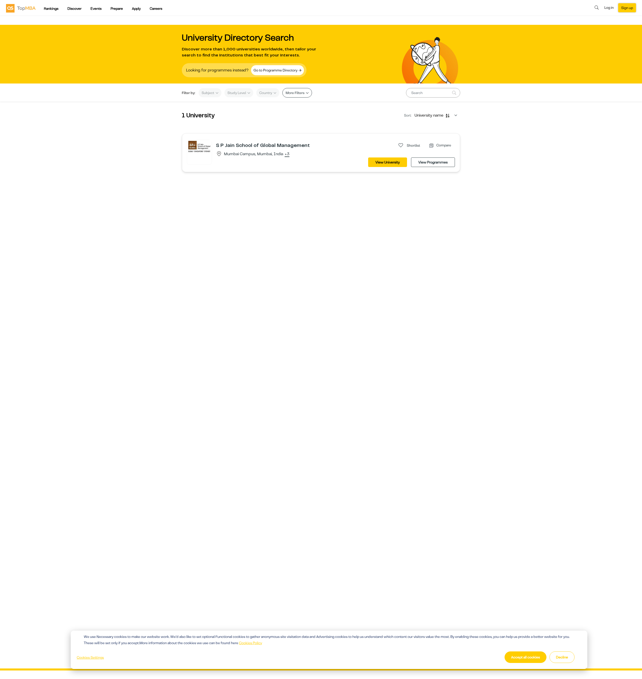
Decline (562, 657)
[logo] (21, 8)
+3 (287, 154)
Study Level (237, 93)
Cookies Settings (90, 657)
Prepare (117, 8)
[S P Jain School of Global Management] (199, 146)
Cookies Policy (250, 643)
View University (387, 162)
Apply (136, 8)
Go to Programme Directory (276, 70)
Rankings (51, 8)
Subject (208, 93)
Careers (156, 8)
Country (266, 93)
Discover (74, 8)
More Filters (295, 93)
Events (96, 8)
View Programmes (433, 162)
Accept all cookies (525, 657)
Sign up (627, 8)
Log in (609, 7)
